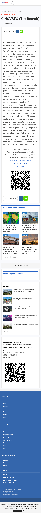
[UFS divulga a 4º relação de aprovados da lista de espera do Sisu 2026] (30, 240)
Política (5, 414)
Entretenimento (10, 14)
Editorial (5, 474)
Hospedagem (7, 432)
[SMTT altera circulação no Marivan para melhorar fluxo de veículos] (7, 300)
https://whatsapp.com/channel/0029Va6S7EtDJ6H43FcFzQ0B (20, 163)
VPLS (4, 445)
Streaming (6, 448)
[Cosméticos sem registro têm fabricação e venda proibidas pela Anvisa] (11, 240)
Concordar (17, 511)
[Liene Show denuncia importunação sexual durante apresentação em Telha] (7, 318)
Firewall (5, 443)
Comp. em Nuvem (8, 434)
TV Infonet (6, 420)
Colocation (6, 437)
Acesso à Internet (8, 429)
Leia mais (26, 511)
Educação (25, 235)
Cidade (5, 213)
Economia (6, 409)
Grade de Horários (20, 277)
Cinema (3, 14)
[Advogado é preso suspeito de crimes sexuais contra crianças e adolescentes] (7, 309)
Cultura (5, 403)
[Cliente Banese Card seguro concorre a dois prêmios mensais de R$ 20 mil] (7, 292)
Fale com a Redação (9, 477)
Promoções (6, 463)
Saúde (5, 235)
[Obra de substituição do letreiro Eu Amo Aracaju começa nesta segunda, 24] (30, 218)
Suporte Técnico (7, 440)
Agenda (5, 460)
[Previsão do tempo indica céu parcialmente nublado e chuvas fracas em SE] (7, 326)
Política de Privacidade (9, 483)
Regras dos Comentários (10, 480)
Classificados (7, 451)
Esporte (5, 412)
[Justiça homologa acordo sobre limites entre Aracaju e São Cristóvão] (11, 218)
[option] (20, 309)
